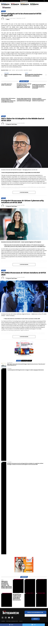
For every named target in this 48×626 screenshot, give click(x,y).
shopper (26, 70)
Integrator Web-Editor (11, 124)
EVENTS (20, 621)
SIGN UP (36, 619)
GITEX (14, 70)
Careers (3, 621)
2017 (11, 70)
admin (7, 19)
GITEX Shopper (19, 70)
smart (30, 70)
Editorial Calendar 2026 (12, 621)
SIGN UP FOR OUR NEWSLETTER (35, 612)
